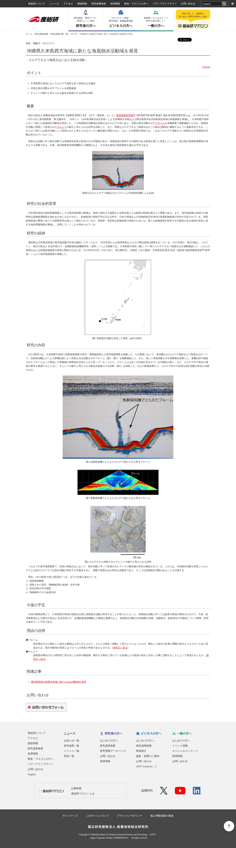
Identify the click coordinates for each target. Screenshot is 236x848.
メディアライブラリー (165, 3)
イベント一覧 (71, 751)
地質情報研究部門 (125, 115)
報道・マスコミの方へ (136, 3)
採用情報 (115, 3)
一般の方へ (156, 22)
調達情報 (82, 3)
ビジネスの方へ (121, 22)
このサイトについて (97, 815)
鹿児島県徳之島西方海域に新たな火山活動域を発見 (58, 681)
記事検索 (76, 788)
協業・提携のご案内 (147, 756)
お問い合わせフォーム (46, 707)
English (206, 67)
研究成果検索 (98, 3)
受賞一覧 (69, 756)
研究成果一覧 (71, 745)
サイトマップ (70, 815)
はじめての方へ (109, 740)
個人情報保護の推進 (161, 815)
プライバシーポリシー (130, 815)
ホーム (29, 34)
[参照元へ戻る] (120, 647)
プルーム (160, 123)
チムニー (62, 127)
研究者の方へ (86, 22)
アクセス (68, 3)
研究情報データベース (113, 751)
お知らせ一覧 (71, 740)
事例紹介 (141, 751)
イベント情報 (180, 745)
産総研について (36, 3)
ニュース (54, 3)
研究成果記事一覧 (59, 34)
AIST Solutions (144, 766)
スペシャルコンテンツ (185, 751)
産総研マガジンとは (82, 793)
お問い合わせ (188, 3)
